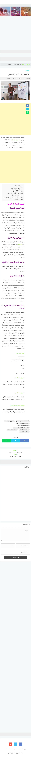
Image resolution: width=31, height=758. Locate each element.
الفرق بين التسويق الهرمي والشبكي (21, 427)
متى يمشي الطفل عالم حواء (5, 13)
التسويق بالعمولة (15, 140)
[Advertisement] (15, 31)
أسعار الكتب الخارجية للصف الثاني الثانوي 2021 (15, 12)
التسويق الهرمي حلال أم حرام (22, 423)
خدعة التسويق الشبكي (12, 429)
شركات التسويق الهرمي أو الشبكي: (14, 194)
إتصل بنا (8, 749)
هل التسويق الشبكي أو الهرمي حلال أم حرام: (12, 197)
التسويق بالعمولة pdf (19, 378)
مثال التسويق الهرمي (24, 432)
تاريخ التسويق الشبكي (24, 429)
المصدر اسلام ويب (20, 353)
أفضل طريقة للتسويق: (17, 195)
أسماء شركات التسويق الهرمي (22, 421)
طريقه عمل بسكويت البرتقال (25, 13)
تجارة (23, 64)
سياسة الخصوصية (16, 749)
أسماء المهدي (26, 78)
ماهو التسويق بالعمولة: (17, 190)
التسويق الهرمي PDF (9, 421)
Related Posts (18, 199)
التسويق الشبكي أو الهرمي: (16, 188)
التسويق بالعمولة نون (19, 393)
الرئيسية (28, 64)
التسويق (20, 244)
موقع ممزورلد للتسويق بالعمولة (17, 405)
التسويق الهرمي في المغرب (23, 425)
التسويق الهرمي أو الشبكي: (16, 192)
